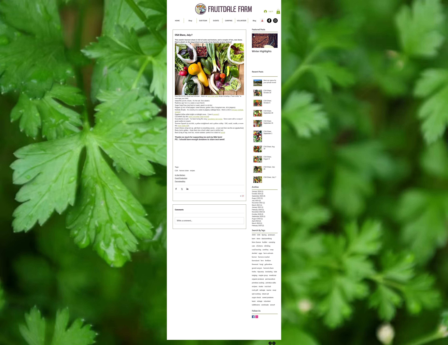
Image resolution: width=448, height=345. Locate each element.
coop (271, 250)
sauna (269, 290)
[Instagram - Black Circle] (275, 20)
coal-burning (256, 250)
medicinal (272, 275)
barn (253, 238)
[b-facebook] (270, 343)
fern (262, 260)
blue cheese (256, 242)
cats (253, 246)
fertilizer (268, 260)
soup (274, 290)
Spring (264, 235)
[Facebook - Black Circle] (269, 20)
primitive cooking (258, 283)
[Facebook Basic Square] (253, 316)
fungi (261, 264)
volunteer (267, 301)
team (254, 301)
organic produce (258, 279)
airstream (271, 235)
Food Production (181, 178)
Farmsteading (180, 181)
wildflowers (256, 305)
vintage (259, 301)
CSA (176, 170)
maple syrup (263, 275)
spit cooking (256, 294)
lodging (254, 275)
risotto (261, 286)
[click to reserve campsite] (262, 20)
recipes (192, 170)
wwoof (272, 305)
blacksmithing (267, 238)
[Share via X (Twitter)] (182, 189)
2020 (254, 235)
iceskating (269, 272)
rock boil (268, 286)
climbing (267, 246)
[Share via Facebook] (176, 189)
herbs (254, 272)
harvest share (184, 170)
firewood (255, 264)
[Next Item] (274, 40)
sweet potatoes (267, 297)
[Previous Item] (256, 40)
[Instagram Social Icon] (256, 316)
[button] (278, 11)
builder (264, 242)
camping (272, 242)
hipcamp (260, 272)
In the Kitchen (180, 175)
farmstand (255, 260)
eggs (260, 253)
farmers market (264, 257)
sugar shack (256, 297)
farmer (254, 257)
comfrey (265, 250)
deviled (254, 253)
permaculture (270, 279)
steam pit (265, 294)
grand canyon (257, 268)
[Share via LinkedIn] (187, 189)
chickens (259, 246)
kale (275, 272)
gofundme (268, 264)
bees (258, 238)
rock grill (255, 290)
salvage (262, 290)
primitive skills (271, 283)
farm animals (268, 253)
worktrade (265, 305)
